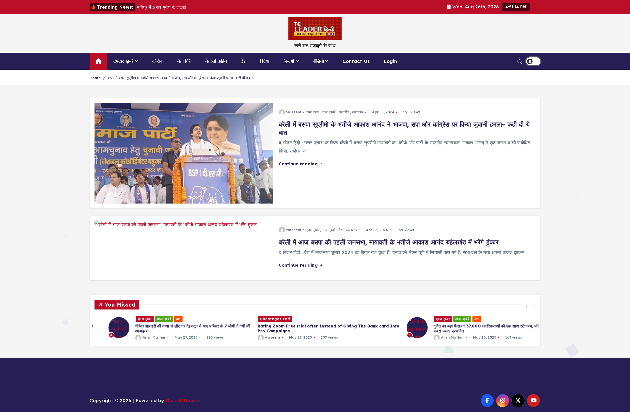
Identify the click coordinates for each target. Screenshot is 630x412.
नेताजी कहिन (216, 61)
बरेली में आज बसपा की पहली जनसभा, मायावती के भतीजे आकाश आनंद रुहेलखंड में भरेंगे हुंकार (388, 242)
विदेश (264, 61)
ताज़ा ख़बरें (328, 112)
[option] (166, 327)
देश (243, 61)
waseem (293, 112)
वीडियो (318, 61)
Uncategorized (261, 319)
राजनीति (344, 112)
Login (390, 61)
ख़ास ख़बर (312, 112)
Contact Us (356, 61)
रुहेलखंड (357, 112)
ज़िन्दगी (288, 61)
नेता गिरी (184, 61)
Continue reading (299, 163)
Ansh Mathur (140, 337)
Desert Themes (184, 400)
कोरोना (157, 61)
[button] (527, 306)
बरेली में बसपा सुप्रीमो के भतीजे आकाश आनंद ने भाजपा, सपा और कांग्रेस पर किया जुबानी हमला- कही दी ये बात (180, 77)
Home (95, 77)
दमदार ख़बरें (123, 61)
